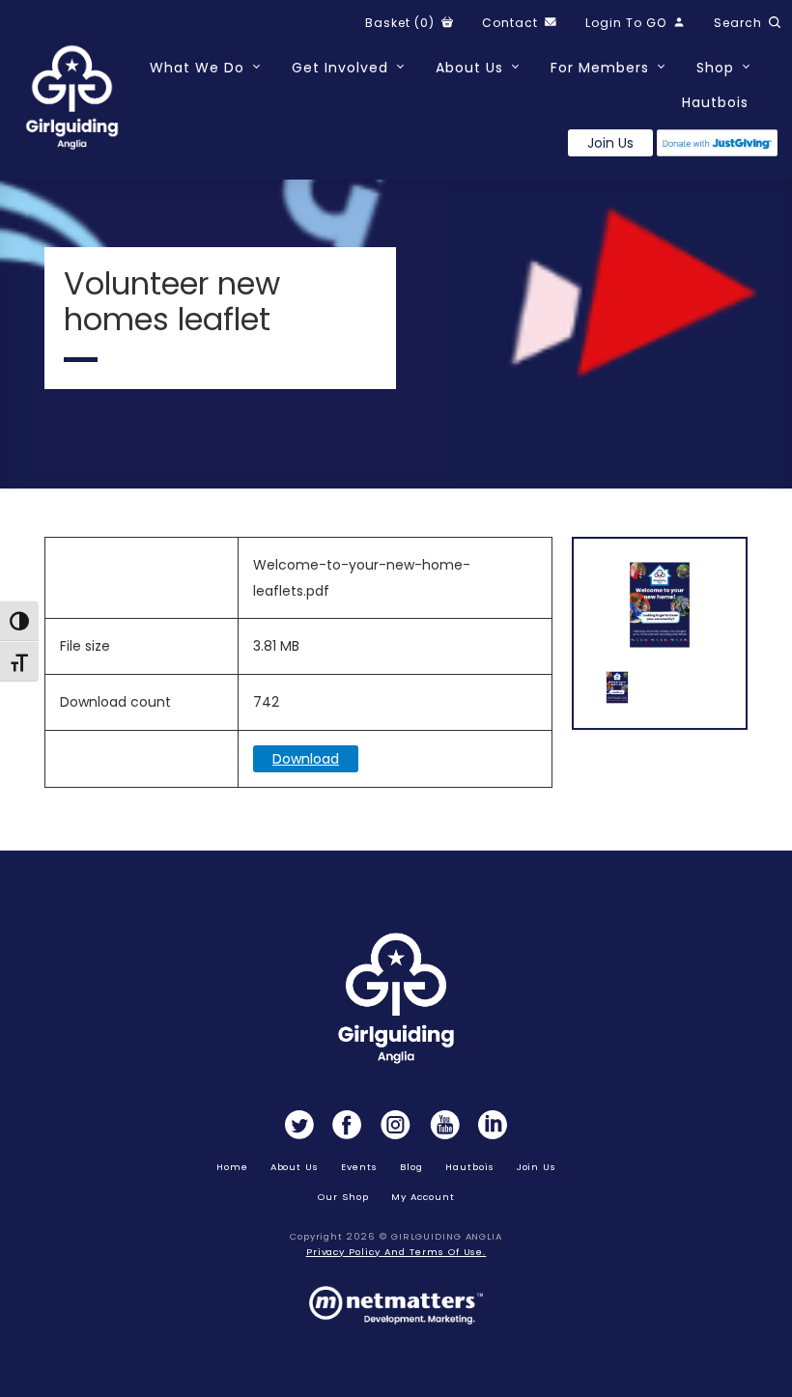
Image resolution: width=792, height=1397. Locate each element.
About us (295, 1166)
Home (232, 1166)
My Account (423, 1196)
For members (600, 67)
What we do (197, 67)
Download (305, 758)
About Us (469, 67)
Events (359, 1166)
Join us (610, 143)
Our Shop (343, 1196)
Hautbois (715, 102)
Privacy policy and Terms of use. (396, 1251)
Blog (411, 1166)
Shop (715, 67)
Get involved (340, 67)
